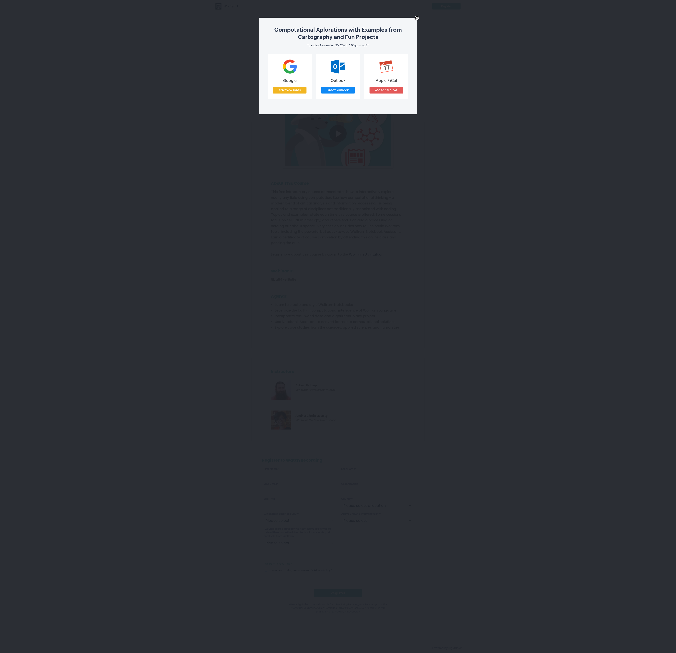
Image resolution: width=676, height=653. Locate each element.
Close (417, 18)
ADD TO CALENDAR (290, 90)
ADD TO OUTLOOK (338, 90)
